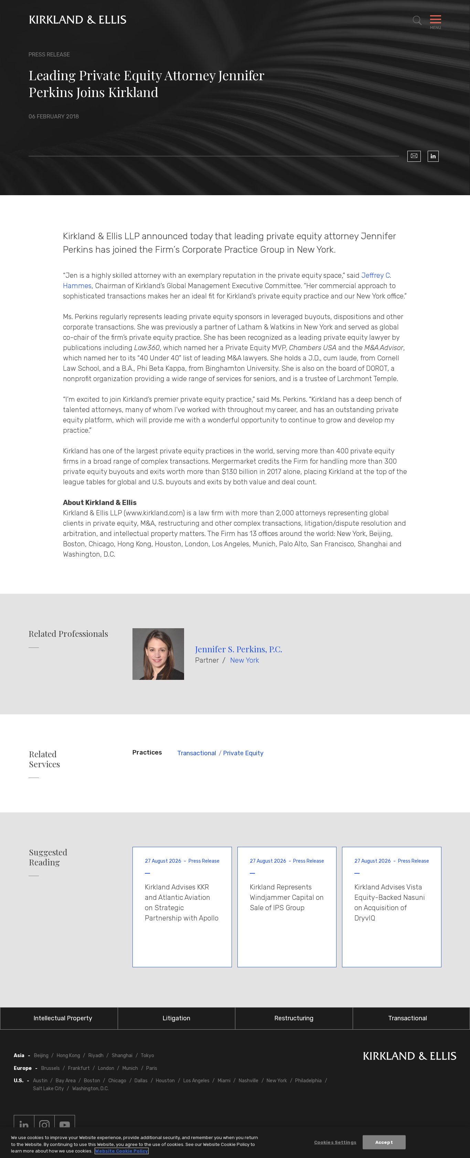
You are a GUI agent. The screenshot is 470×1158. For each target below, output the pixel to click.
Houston (165, 1081)
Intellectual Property (62, 1018)
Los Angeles (196, 1081)
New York (244, 660)
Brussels (50, 1068)
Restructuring (293, 1018)
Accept (384, 1142)
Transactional (196, 753)
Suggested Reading (48, 857)
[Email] (414, 156)
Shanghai (122, 1056)
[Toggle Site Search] (417, 20)
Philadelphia (308, 1081)
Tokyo (147, 1056)
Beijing (41, 1056)
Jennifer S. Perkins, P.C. (238, 648)
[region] (235, 1142)
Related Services (44, 759)
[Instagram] (44, 1125)
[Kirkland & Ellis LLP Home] (409, 1057)
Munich (130, 1068)
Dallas (141, 1081)
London (106, 1068)
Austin (40, 1081)
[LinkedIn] (433, 156)
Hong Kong (68, 1056)
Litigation (176, 1018)
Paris (151, 1068)
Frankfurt (79, 1068)
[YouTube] (64, 1125)
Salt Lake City (48, 1089)
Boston (92, 1081)
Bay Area (66, 1081)
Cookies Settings (335, 1142)
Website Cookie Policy (121, 1151)
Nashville (248, 1081)
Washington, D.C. (90, 1089)
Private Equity (243, 753)
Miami (224, 1081)
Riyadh (96, 1056)
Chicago (117, 1081)
